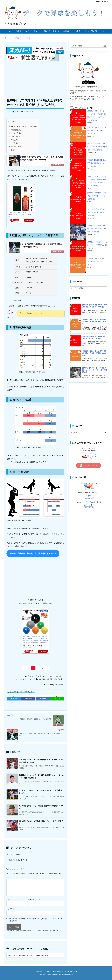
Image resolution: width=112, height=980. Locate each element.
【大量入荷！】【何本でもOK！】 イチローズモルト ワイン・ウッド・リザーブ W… (21, 214)
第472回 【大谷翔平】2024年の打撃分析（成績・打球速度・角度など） (97, 229)
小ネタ (51, 676)
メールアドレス (34, 899)
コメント (9, 877)
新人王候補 (58, 679)
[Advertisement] (35, 78)
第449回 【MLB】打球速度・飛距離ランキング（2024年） (96, 261)
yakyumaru (59, 685)
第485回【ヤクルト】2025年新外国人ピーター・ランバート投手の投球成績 (94, 370)
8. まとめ (12, 150)
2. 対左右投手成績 (15, 130)
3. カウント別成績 (15, 133)
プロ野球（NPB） (41, 676)
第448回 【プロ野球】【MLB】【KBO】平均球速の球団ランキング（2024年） (97, 245)
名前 (8, 899)
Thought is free (68, 974)
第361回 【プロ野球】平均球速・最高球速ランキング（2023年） (96, 212)
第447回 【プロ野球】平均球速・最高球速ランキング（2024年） (96, 196)
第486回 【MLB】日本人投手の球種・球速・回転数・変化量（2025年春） (94, 353)
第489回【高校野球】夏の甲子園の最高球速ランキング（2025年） (96, 163)
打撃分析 (18, 38)
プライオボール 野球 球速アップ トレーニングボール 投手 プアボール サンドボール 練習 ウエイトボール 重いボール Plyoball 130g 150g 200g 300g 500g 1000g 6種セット (35, 640)
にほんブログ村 (88, 489)
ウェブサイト (11, 909)
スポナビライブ (12, 179)
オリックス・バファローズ (25, 679)
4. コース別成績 (14, 136)
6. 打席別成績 (13, 143)
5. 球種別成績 (13, 140)
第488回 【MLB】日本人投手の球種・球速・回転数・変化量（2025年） (96, 130)
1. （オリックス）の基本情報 (23, 126)
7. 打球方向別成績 (15, 146)
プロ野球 (28, 38)
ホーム (9, 38)
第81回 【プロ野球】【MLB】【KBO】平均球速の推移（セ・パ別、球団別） (97, 147)
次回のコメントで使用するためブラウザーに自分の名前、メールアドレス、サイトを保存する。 (36, 920)
